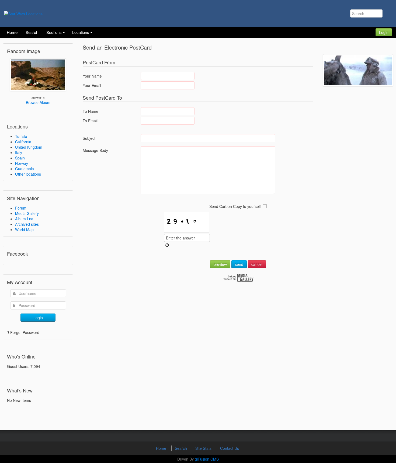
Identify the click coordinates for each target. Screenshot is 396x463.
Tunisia (21, 136)
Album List (24, 218)
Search (181, 448)
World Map (24, 229)
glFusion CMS (207, 459)
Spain (20, 158)
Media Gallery (27, 213)
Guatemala (24, 168)
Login (383, 32)
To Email (90, 120)
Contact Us (229, 448)
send (239, 264)
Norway (21, 163)
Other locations (28, 174)
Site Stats (204, 448)
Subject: (89, 138)
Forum (20, 208)
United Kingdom (28, 147)
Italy (18, 152)
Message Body (95, 150)
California (23, 141)
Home (161, 448)
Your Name (92, 76)
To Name (90, 111)
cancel (256, 264)
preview (220, 264)
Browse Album (38, 102)
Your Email (92, 85)
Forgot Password (24, 332)
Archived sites (27, 224)
